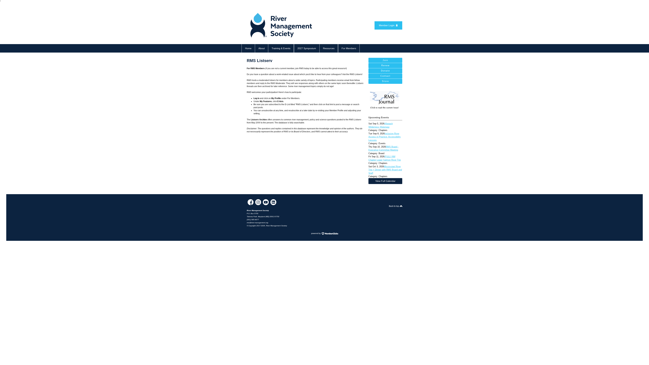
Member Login (386, 25)
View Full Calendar (385, 181)
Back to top (394, 206)
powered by (316, 233)
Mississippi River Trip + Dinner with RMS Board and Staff (385, 169)
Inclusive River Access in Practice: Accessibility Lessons (384, 136)
